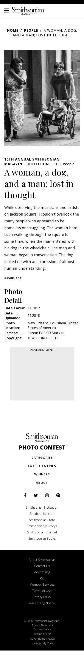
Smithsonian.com (42, 514)
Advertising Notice (42, 603)
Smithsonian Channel (42, 532)
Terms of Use (42, 591)
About (42, 483)
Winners (42, 474)
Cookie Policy (42, 629)
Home (12, 30)
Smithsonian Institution (42, 507)
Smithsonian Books (42, 538)
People (31, 30)
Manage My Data (42, 643)
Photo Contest (42, 447)
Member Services (42, 584)
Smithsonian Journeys (42, 526)
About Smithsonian (42, 560)
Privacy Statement (42, 625)
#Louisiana (13, 278)
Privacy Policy (42, 597)
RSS (42, 578)
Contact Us (42, 566)
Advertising (42, 572)
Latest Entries (42, 466)
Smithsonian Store (42, 520)
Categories (42, 458)
